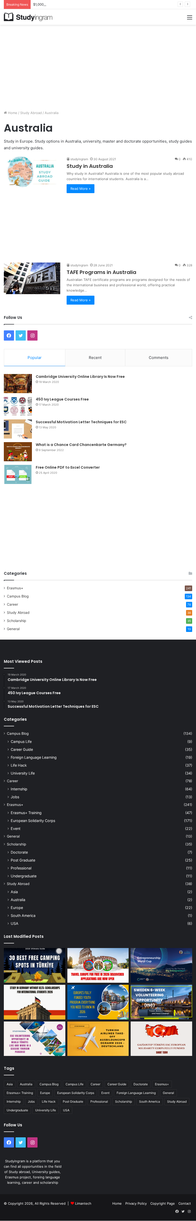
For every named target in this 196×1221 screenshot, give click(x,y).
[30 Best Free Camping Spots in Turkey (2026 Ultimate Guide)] (34, 965)
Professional (21, 868)
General (13, 629)
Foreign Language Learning (34, 757)
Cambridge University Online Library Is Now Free (80, 376)
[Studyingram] (28, 17)
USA (14, 923)
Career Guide (22, 749)
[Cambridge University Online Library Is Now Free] (18, 383)
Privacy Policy (136, 1203)
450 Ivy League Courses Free (62, 399)
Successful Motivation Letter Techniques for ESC (81, 422)
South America (23, 915)
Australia (18, 900)
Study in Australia (90, 166)
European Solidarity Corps (33, 820)
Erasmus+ (15, 588)
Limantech (83, 1203)
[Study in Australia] (32, 172)
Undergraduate (23, 876)
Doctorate (19, 852)
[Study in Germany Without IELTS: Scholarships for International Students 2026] (34, 1002)
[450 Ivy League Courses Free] (18, 406)
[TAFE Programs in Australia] (32, 278)
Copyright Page (162, 1203)
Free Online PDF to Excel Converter (68, 467)
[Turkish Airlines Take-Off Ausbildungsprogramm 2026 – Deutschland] (98, 1038)
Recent (95, 357)
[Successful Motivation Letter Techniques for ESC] (18, 429)
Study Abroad (31, 113)
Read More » (80, 188)
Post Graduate (23, 860)
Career (12, 604)
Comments (158, 357)
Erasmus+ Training (26, 813)
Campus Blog (18, 596)
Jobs (15, 797)
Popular (35, 357)
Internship (19, 789)
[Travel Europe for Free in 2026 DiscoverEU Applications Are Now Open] (98, 965)
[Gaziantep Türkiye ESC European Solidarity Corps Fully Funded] (161, 1038)
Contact (184, 1203)
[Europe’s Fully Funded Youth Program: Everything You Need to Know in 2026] (98, 1002)
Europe (17, 907)
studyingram (79, 159)
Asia (14, 892)
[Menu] (189, 19)
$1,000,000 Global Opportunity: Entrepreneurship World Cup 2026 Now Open (95, 4)
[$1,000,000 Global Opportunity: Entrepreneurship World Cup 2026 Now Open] (161, 965)
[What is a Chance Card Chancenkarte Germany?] (18, 451)
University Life (23, 773)
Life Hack (19, 765)
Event (15, 828)
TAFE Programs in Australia (101, 272)
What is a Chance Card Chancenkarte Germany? (81, 444)
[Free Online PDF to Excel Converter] (18, 474)
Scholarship (16, 621)
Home (12, 113)
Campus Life (21, 741)
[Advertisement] (98, 65)
